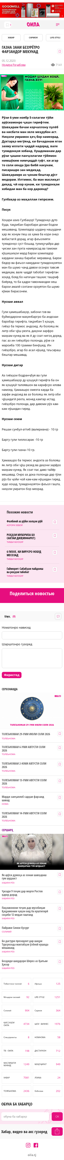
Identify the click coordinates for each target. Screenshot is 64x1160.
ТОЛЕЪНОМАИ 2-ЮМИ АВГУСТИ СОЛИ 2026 (24, 765)
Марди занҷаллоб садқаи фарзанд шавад (23, 798)
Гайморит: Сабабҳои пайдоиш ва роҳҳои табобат (25, 570)
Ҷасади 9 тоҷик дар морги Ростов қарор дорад (22, 892)
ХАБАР (11, 37)
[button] (57, 24)
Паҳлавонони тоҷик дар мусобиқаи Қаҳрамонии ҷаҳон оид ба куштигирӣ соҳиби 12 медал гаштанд (25, 911)
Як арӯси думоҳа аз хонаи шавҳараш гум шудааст (24, 876)
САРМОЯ (33, 37)
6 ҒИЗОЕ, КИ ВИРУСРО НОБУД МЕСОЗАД (24, 553)
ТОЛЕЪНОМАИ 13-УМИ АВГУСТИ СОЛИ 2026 (24, 781)
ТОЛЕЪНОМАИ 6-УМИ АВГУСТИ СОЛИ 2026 (23, 748)
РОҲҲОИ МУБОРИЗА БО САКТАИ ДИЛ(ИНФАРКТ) (21, 536)
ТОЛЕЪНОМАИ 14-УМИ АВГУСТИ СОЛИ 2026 (24, 815)
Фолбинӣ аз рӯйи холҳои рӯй (25, 521)
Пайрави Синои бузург (15, 927)
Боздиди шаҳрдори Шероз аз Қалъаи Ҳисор (24, 962)
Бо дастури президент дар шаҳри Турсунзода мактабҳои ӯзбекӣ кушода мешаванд (25, 944)
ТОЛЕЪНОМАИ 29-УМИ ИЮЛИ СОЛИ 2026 (26, 734)
